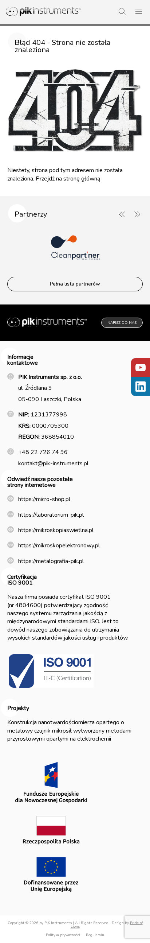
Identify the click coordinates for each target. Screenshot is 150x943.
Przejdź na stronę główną (68, 179)
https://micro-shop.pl (44, 499)
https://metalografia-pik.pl (51, 561)
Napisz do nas (122, 322)
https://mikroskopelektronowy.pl (59, 546)
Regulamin (95, 935)
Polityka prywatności (63, 935)
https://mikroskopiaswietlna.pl (56, 530)
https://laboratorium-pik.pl (51, 515)
